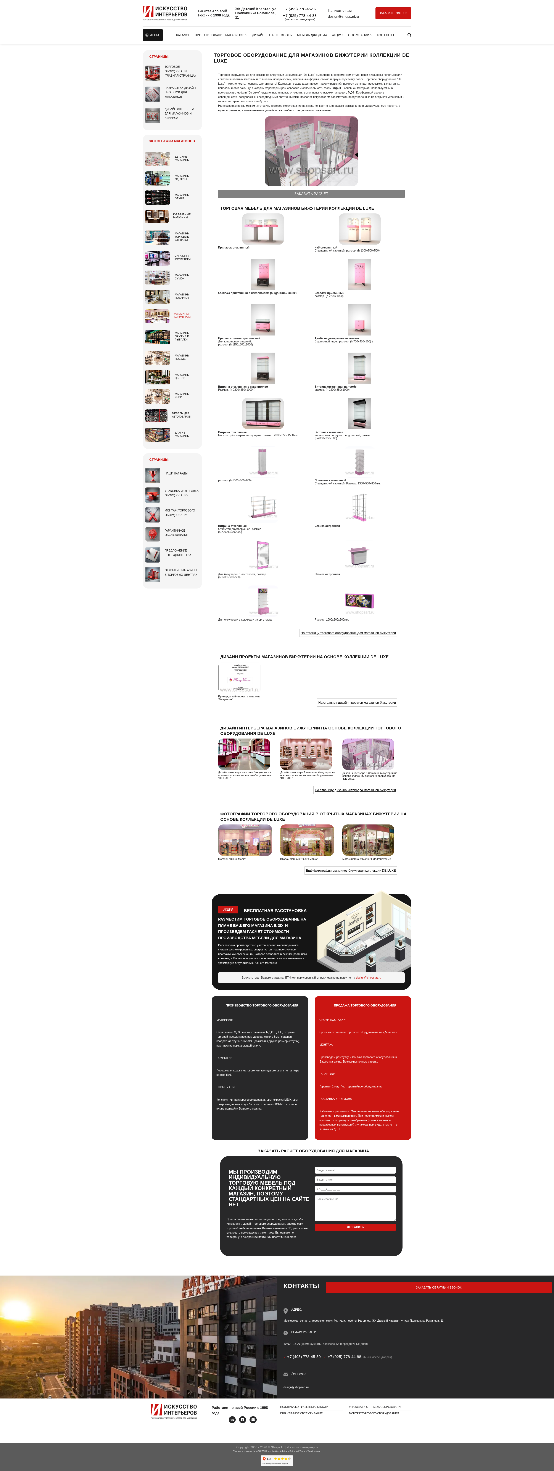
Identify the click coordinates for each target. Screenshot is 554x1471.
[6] (360, 319)
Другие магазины (182, 434)
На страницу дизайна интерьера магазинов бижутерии (355, 790)
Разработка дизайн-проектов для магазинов (180, 92)
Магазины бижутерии (182, 315)
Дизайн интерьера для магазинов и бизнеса (179, 113)
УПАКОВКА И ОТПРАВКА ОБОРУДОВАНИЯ (375, 1406)
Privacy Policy (288, 1451)
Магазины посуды (182, 357)
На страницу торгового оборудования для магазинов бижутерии (348, 633)
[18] (359, 601)
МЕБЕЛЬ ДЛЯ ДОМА (312, 35)
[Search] (409, 35)
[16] (359, 555)
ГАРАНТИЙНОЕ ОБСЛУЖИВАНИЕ (301, 1413)
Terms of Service (307, 1451)
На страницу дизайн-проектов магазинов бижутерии (357, 702)
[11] (263, 462)
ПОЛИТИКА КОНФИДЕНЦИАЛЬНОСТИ (304, 1406)
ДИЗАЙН (258, 35)
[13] (263, 507)
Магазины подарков (182, 296)
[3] (263, 274)
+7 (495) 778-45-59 (300, 9)
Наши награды (176, 473)
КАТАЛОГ (183, 35)
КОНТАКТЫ (385, 35)
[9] (263, 413)
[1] (263, 229)
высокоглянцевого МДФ (338, 92)
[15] (263, 555)
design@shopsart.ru (343, 16)
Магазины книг (182, 396)
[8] (360, 368)
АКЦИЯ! (337, 35)
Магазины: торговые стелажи (182, 236)
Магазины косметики (182, 258)
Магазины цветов (182, 376)
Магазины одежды (182, 178)
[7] (263, 368)
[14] (359, 507)
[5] (263, 319)
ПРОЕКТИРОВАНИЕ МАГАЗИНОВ (219, 35)
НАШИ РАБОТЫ (280, 35)
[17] (263, 601)
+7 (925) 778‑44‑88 (300, 15)
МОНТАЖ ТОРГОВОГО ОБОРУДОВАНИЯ (374, 1413)
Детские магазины (182, 158)
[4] (360, 274)
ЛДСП (337, 88)
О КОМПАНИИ (358, 35)
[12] (359, 462)
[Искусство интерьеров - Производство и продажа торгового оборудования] (165, 13)
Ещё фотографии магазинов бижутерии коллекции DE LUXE (351, 870)
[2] (359, 229)
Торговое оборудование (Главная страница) (180, 71)
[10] (360, 413)
